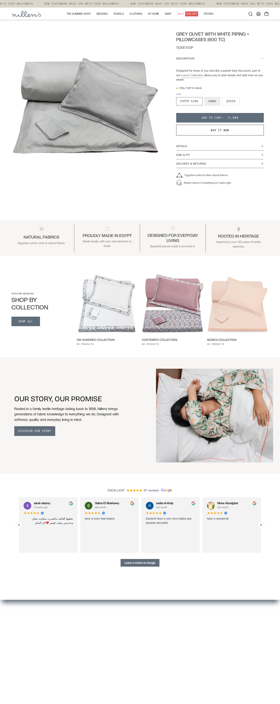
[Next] (261, 525)
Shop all (25, 321)
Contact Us (138, 664)
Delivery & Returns (191, 163)
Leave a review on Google (140, 562)
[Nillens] (26, 14)
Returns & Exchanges (146, 651)
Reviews (136, 658)
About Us (137, 618)
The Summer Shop (90, 651)
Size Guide (138, 638)
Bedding (84, 618)
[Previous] (19, 525)
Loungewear (86, 632)
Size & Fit (183, 155)
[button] (250, 14)
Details (181, 146)
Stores (135, 625)
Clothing (83, 638)
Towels (82, 625)
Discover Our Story (34, 430)
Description (185, 58)
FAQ (134, 632)
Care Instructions (142, 645)
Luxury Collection (192, 75)
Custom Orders (88, 664)
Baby (81, 645)
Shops (82, 658)
